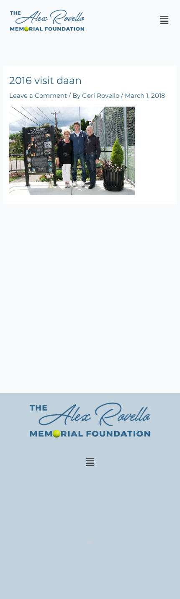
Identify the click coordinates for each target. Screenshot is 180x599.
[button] (164, 21)
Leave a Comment (38, 95)
